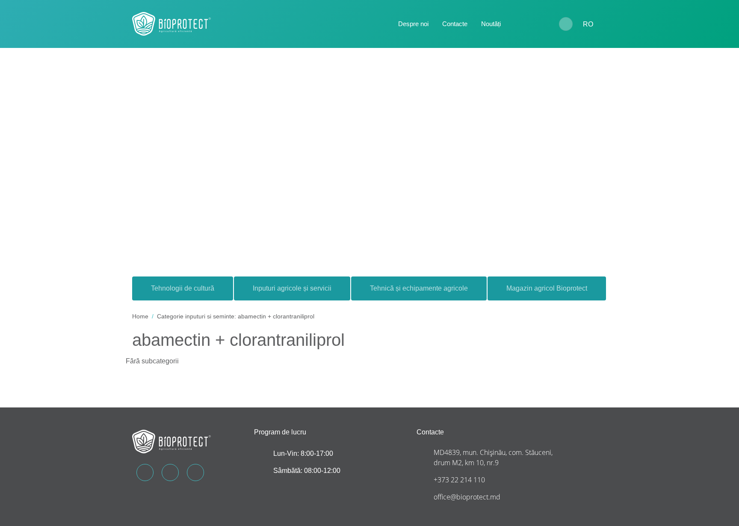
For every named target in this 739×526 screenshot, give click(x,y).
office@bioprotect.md (467, 497)
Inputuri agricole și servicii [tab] (292, 288)
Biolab (530, 24)
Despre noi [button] (413, 23)
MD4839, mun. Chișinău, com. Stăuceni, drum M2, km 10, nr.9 (493, 457)
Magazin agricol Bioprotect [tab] (546, 288)
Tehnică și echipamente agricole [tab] (419, 288)
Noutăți (491, 23)
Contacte (454, 23)
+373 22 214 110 (459, 479)
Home (140, 316)
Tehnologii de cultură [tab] (182, 288)
